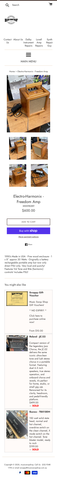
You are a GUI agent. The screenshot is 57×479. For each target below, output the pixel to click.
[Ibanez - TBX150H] (17, 424)
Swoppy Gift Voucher (36, 294)
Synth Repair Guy (49, 43)
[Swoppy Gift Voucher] (17, 298)
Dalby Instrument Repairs (28, 43)
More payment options (29, 236)
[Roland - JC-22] (17, 343)
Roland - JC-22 (37, 336)
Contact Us (8, 41)
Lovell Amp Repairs (39, 43)
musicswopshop (27, 464)
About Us (18, 39)
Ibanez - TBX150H (39, 411)
